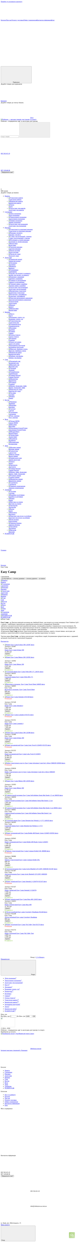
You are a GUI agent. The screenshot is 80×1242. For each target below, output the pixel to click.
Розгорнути (4, 641)
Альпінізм (8, 489)
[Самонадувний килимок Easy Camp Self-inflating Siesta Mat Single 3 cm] (42, 808)
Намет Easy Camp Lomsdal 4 (14, 723)
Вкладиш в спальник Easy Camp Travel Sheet (20, 689)
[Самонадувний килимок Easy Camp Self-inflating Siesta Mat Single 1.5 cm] (42, 795)
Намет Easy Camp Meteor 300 (14, 788)
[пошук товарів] (34, 130)
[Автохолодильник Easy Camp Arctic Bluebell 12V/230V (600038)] (42, 869)
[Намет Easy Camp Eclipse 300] (42, 733)
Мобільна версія (35, 1048)
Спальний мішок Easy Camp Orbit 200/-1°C (19, 677)
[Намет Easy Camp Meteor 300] (42, 781)
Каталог (3, 20)
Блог (53, 20)
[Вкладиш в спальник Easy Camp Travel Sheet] (42, 684)
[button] (40, 11)
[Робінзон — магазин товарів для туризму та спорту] (8, 1026)
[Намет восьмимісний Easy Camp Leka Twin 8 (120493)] (42, 745)
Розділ (33, 974)
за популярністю (6, 578)
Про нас (9, 20)
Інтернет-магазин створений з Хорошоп (14, 1050)
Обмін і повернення (30, 20)
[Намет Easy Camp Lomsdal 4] (42, 715)
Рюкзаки (7, 227)
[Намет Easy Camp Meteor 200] (42, 657)
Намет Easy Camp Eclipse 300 (14, 738)
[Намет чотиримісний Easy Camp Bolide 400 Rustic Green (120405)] (42, 833)
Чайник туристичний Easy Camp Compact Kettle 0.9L (22, 860)
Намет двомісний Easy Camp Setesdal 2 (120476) (20, 890)
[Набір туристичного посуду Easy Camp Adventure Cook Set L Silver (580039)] (42, 763)
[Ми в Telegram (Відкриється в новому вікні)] (15, 65)
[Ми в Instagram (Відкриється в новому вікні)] (44, 50)
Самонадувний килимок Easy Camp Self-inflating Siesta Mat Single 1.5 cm (29, 800)
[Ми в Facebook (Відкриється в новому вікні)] (15, 35)
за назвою (42, 578)
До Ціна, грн (21, 1016)
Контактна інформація (44, 20)
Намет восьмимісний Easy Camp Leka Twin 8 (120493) (23, 754)
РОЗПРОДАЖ (9, 533)
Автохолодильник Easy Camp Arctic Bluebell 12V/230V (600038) (26, 874)
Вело (6, 419)
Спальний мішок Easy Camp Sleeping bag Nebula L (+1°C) (24, 826)
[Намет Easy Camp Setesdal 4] (42, 697)
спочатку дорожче (31, 578)
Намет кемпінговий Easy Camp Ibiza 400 (18, 904)
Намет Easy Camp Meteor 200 (14, 664)
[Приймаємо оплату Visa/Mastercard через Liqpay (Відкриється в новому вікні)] (17, 1033)
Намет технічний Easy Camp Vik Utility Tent (19, 933)
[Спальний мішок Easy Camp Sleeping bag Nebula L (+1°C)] (42, 820)
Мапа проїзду (5, 1225)
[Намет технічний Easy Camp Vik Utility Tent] (42, 924)
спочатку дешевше (18, 578)
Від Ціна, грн (5, 1016)
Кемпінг (7, 312)
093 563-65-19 (5, 153)
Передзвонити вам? (7, 172)
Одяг (6, 359)
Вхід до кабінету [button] (10, 1095)
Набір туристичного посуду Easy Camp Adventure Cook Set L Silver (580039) (30, 772)
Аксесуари (8, 257)
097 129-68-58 (5, 170)
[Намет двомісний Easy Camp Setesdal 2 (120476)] (42, 881)
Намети (7, 196)
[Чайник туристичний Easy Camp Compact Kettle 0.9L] (42, 851)
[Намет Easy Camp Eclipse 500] (42, 645)
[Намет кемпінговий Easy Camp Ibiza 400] (42, 899)
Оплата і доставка (17, 20)
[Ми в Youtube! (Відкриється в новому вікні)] (44, 35)
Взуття (7, 400)
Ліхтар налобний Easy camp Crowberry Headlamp (21, 917)
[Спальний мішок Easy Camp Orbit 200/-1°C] (42, 672)
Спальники (8, 212)
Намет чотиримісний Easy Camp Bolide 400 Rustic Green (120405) (26, 842)
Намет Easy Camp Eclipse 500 (14, 650)
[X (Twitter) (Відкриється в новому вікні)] (15, 50)
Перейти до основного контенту (11, 1)
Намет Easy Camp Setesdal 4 (14, 705)
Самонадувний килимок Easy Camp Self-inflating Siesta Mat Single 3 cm (28, 813)
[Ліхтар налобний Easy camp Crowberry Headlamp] (42, 912)
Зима (6, 446)
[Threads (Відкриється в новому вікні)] (44, 65)
